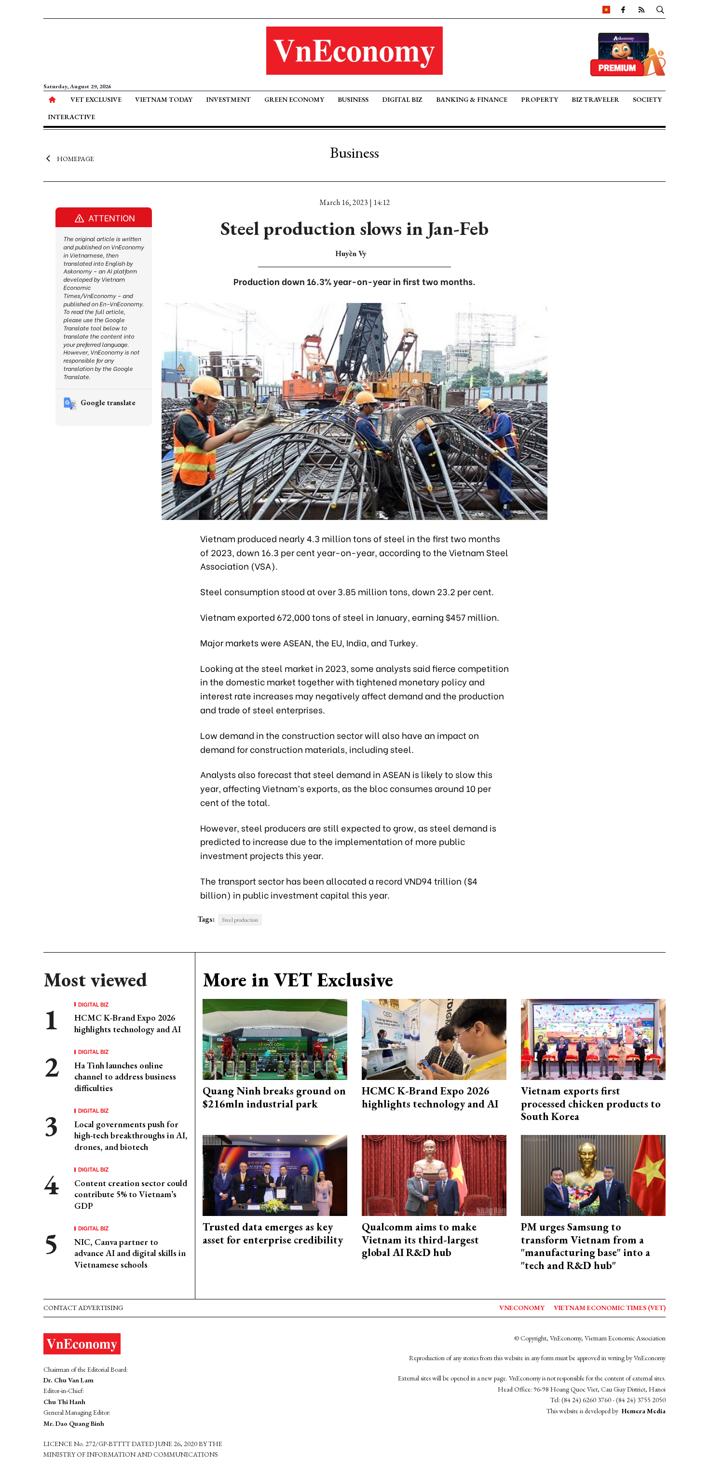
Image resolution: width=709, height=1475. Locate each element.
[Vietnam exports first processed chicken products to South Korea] (593, 1038)
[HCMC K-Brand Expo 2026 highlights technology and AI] (434, 1038)
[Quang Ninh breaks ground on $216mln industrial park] (275, 1038)
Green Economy (294, 99)
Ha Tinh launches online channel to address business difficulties (125, 1076)
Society (647, 99)
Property (539, 99)
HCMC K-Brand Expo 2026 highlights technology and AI (127, 1023)
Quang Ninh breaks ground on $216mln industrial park (274, 1097)
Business (353, 99)
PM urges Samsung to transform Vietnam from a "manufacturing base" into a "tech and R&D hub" (585, 1246)
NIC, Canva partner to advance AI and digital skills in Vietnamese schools (130, 1253)
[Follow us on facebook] (623, 9)
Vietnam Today (163, 99)
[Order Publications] (628, 53)
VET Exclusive (96, 99)
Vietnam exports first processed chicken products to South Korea (591, 1103)
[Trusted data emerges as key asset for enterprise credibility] (275, 1174)
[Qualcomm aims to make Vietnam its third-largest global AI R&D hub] (434, 1174)
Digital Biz (402, 99)
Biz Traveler (595, 99)
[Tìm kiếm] (660, 9)
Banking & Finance (471, 99)
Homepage (75, 158)
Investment (228, 99)
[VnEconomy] (606, 9)
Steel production (240, 920)
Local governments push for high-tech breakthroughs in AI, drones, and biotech (131, 1135)
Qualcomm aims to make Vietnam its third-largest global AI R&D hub (420, 1239)
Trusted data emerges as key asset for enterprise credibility (273, 1233)
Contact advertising (83, 1307)
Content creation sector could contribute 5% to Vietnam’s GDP (130, 1194)
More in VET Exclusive (298, 979)
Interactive (71, 116)
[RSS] (641, 9)
